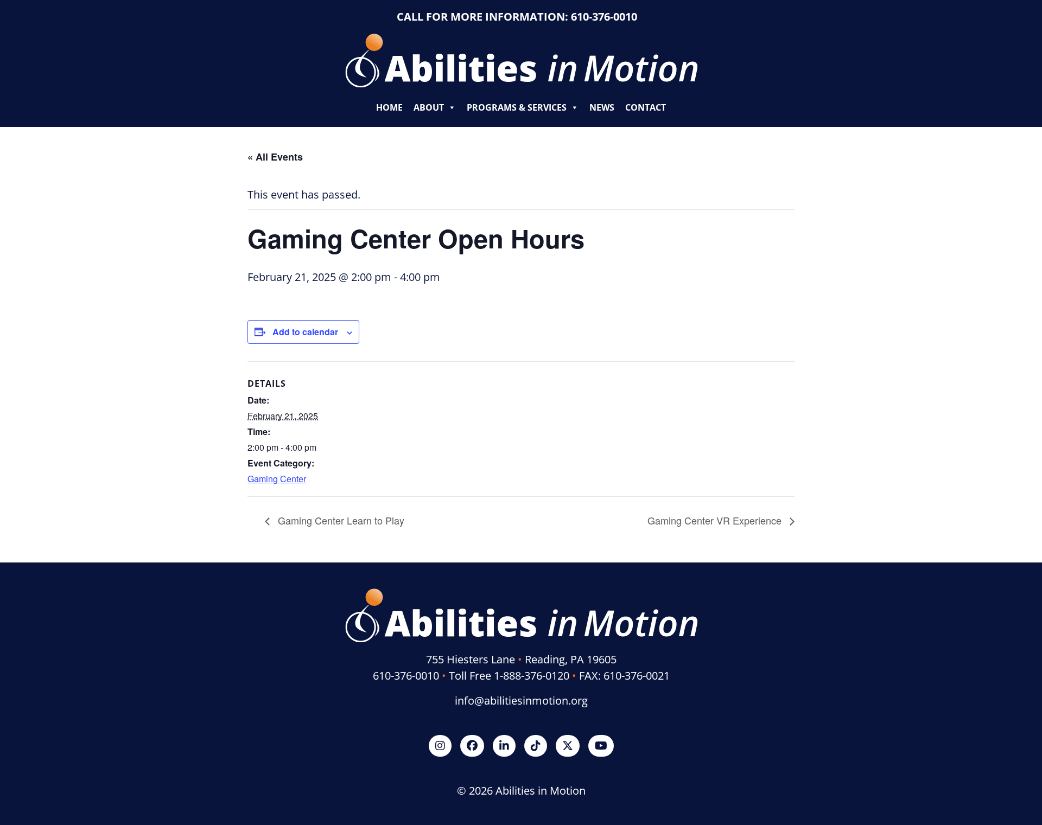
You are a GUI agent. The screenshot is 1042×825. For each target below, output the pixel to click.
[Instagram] (440, 745)
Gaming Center (276, 478)
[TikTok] (535, 745)
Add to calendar (305, 331)
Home (389, 107)
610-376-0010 (604, 16)
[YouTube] (601, 745)
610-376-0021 (636, 675)
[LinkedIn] (504, 745)
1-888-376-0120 (531, 675)
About (429, 107)
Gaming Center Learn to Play (339, 520)
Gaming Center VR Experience (715, 520)
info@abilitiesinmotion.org (521, 700)
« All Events (275, 157)
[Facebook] (472, 745)
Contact (645, 107)
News (601, 107)
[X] (568, 745)
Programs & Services (517, 107)
